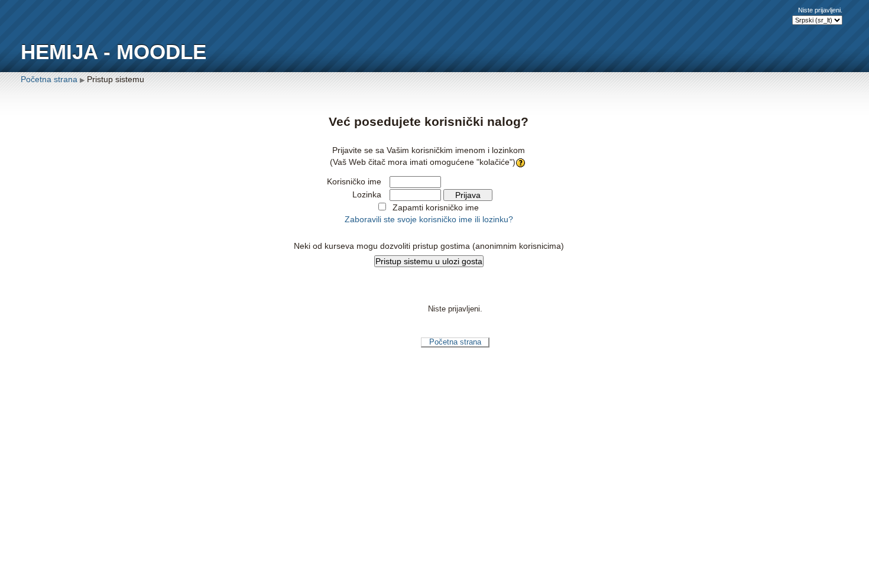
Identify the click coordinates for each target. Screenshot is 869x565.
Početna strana (49, 79)
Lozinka (366, 194)
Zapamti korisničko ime (436, 207)
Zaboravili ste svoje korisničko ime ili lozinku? (429, 219)
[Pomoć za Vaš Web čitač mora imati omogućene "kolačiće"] (521, 162)
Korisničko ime (354, 181)
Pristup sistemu (115, 79)
